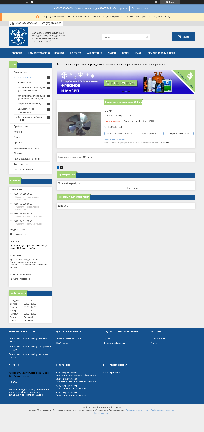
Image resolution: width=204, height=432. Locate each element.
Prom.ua (117, 407)
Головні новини (158, 338)
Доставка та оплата (24, 169)
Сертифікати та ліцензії (26, 148)
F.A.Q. (138, 53)
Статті (125, 53)
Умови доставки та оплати (68, 338)
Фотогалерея (21, 164)
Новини (18, 131)
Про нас (59, 53)
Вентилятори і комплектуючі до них (83, 64)
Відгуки (18, 153)
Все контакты (140, 8)
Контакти (75, 53)
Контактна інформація (114, 343)
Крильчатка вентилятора (117, 64)
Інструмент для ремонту (29, 104)
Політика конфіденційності (163, 410)
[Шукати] (147, 37)
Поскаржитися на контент (137, 410)
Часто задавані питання (27, 158)
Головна (17, 53)
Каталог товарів (37, 53)
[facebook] (58, 168)
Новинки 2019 (24, 82)
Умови (112, 53)
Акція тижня (94, 53)
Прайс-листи (21, 126)
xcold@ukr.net (20, 234)
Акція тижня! (20, 72)
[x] (61, 168)
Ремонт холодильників (161, 53)
